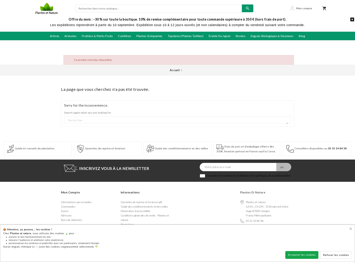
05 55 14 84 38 (254, 220)
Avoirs (65, 211)
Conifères (124, 36)
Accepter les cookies (302, 254)
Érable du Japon (219, 36)
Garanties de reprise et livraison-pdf (141, 202)
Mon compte (70, 192)
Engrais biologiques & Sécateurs (272, 36)
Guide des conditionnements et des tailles (144, 206)
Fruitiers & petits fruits (97, 36)
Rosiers (241, 36)
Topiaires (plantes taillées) (186, 36)
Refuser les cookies (336, 254)
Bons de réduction (71, 219)
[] (286, 120)
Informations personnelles (76, 202)
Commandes (68, 206)
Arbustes (70, 36)
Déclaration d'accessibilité (135, 211)
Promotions (127, 224)
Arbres (54, 36)
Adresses (66, 215)
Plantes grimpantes (149, 36)
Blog (302, 36)
